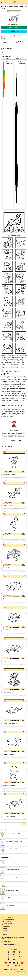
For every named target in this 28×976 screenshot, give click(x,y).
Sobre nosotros (6, 925)
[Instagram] (12, 440)
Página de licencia (7, 923)
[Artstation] (20, 957)
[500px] (8, 957)
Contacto (4, 928)
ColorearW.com (18, 969)
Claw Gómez (7, 433)
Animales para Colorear (11, 6)
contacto (5, 436)
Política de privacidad (8, 919)
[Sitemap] (14, 959)
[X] (14, 952)
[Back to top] (25, 972)
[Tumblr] (16, 440)
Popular (4, 886)
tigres (20, 395)
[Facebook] (10, 440)
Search (24, 824)
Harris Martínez (20, 971)
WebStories (5, 930)
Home (2, 6)
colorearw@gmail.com (9, 944)
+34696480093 (7, 941)
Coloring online (15, 31)
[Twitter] (18, 440)
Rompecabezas (6, 926)
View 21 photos (15, 27)
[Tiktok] (20, 954)
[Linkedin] (14, 440)
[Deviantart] (8, 440)
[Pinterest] (14, 954)
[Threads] (8, 959)
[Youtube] (20, 440)
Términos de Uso (6, 921)
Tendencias (5, 858)
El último (4, 830)
